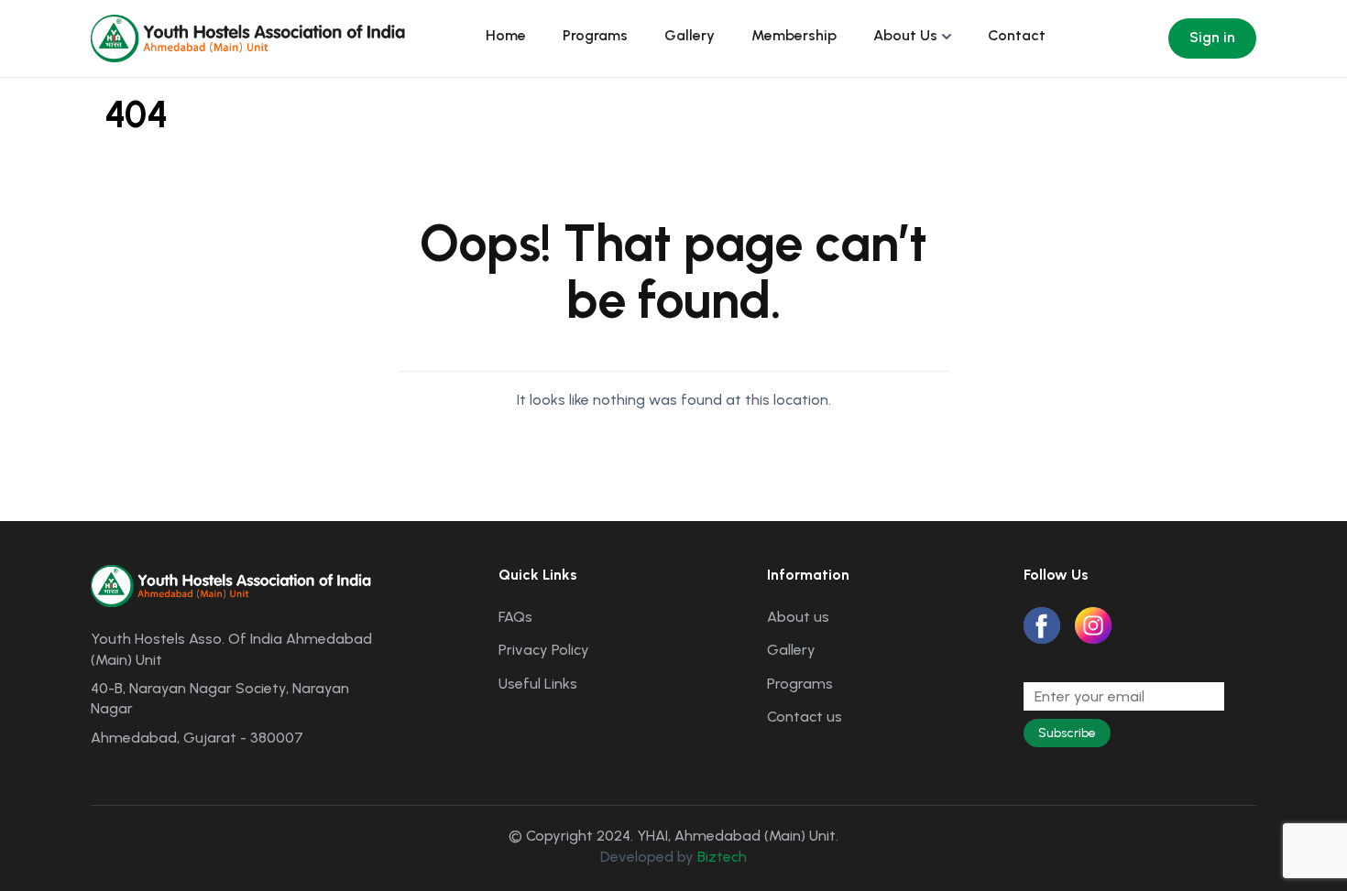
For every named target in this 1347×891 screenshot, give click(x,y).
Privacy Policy (543, 649)
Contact (1017, 35)
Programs (595, 35)
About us (798, 616)
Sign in (1212, 37)
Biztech (722, 856)
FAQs (515, 616)
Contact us (804, 716)
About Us (905, 35)
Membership (794, 35)
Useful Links (537, 683)
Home (506, 35)
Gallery (689, 35)
